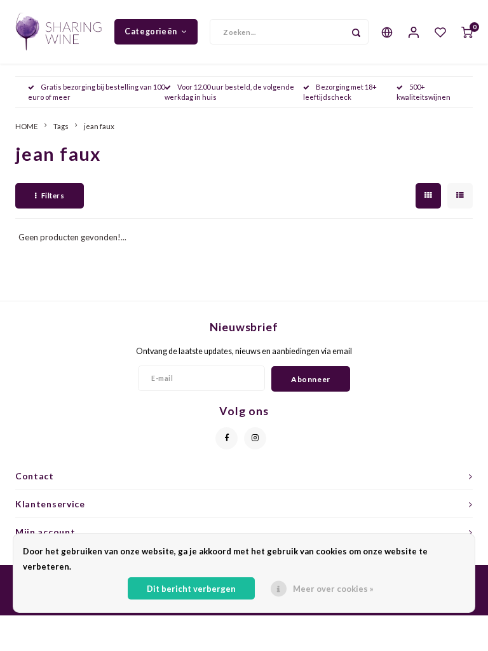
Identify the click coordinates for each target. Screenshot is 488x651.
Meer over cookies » (333, 589)
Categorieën (151, 31)
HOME (26, 125)
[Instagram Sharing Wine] (255, 438)
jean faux (99, 125)
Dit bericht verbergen (191, 589)
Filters (53, 195)
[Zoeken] (356, 32)
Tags (61, 125)
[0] (467, 31)
